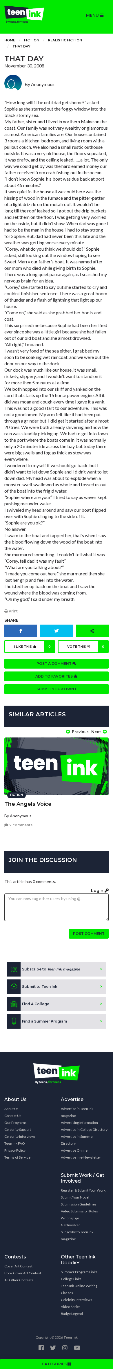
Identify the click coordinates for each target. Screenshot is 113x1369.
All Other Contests (18, 1280)
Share (11, 620)
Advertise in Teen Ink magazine (77, 1112)
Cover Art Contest (18, 1266)
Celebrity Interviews (20, 1136)
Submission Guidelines (78, 1204)
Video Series (71, 1306)
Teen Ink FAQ (14, 1143)
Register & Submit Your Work (83, 1190)
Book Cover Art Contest (22, 1273)
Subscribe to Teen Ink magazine (77, 1235)
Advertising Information (79, 1122)
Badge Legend (72, 1313)
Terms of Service (17, 1157)
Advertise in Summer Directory (77, 1140)
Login (98, 890)
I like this (32, 647)
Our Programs (15, 1122)
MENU (93, 15)
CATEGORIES (55, 1364)
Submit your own (56, 689)
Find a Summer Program (44, 1021)
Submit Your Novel (75, 1197)
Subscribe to (51, 969)
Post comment (89, 933)
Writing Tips (70, 1218)
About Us (11, 1108)
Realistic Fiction (65, 40)
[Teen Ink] (28, 14)
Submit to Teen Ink (39, 986)
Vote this (85, 647)
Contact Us (12, 1115)
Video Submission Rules (79, 1211)
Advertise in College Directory (84, 1129)
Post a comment (54, 663)
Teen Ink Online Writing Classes (79, 1289)
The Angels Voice (28, 804)
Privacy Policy (14, 1150)
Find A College (35, 1004)
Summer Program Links (79, 1272)
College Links (71, 1279)
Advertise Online (74, 1150)
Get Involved (71, 1225)
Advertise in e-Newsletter (81, 1157)
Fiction (31, 40)
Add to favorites (54, 676)
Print (13, 611)
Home (9, 40)
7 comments (20, 825)
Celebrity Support (17, 1129)
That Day (21, 46)
